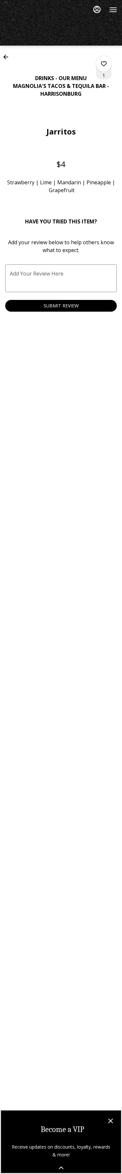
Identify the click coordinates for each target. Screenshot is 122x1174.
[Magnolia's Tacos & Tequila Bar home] (34, 2)
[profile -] (97, 9)
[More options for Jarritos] (104, 64)
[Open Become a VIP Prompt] (61, 1168)
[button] (8, 57)
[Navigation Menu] (113, 9)
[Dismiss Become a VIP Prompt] (110, 1121)
